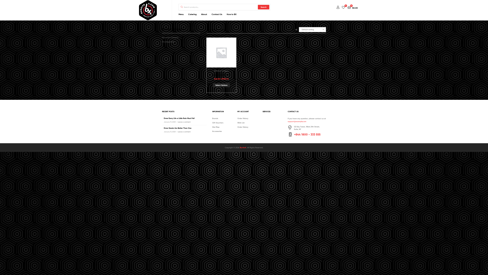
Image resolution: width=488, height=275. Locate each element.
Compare (221, 54)
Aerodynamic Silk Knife (221, 75)
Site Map (215, 127)
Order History (242, 118)
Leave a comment (184, 122)
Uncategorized (168, 42)
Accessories (217, 131)
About (204, 14)
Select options (221, 85)
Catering (192, 14)
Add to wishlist (215, 54)
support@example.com (297, 121)
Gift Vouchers (217, 123)
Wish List (241, 123)
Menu (181, 14)
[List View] (296, 29)
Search (263, 7)
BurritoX (243, 147)
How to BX (232, 14)
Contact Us (217, 14)
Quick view (227, 54)
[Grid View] (293, 29)
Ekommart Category (221, 71)
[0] (343, 7)
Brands (215, 118)
